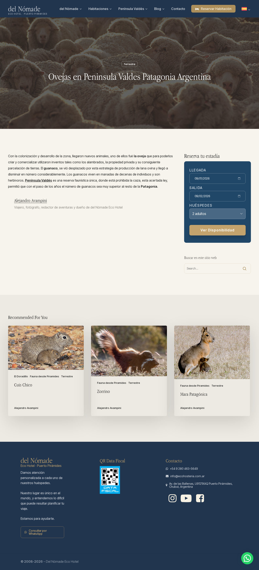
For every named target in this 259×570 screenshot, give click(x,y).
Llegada (197, 170)
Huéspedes (200, 205)
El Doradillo (21, 376)
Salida (196, 188)
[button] (45, 532)
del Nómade (24, 9)
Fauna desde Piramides (44, 376)
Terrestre (129, 64)
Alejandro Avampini (30, 200)
